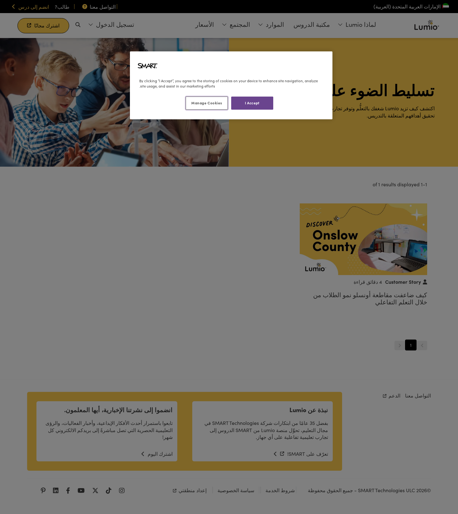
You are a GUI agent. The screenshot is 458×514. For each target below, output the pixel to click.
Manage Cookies (206, 102)
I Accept (252, 102)
